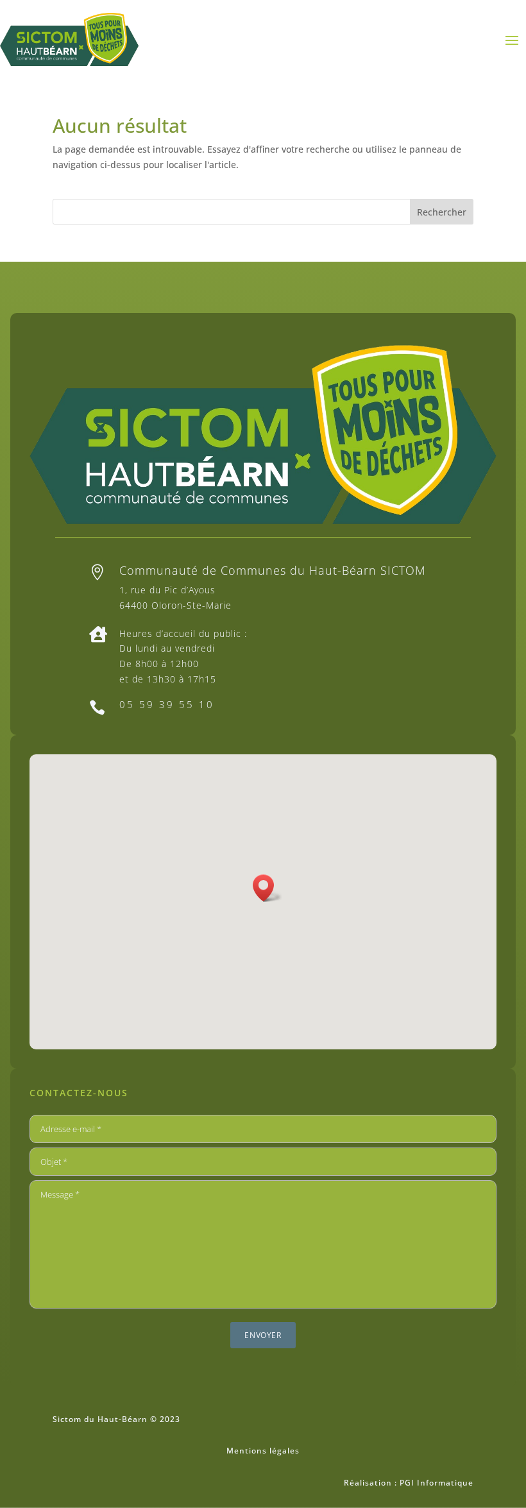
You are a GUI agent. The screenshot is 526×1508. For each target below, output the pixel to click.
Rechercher (441, 212)
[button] (267, 888)
